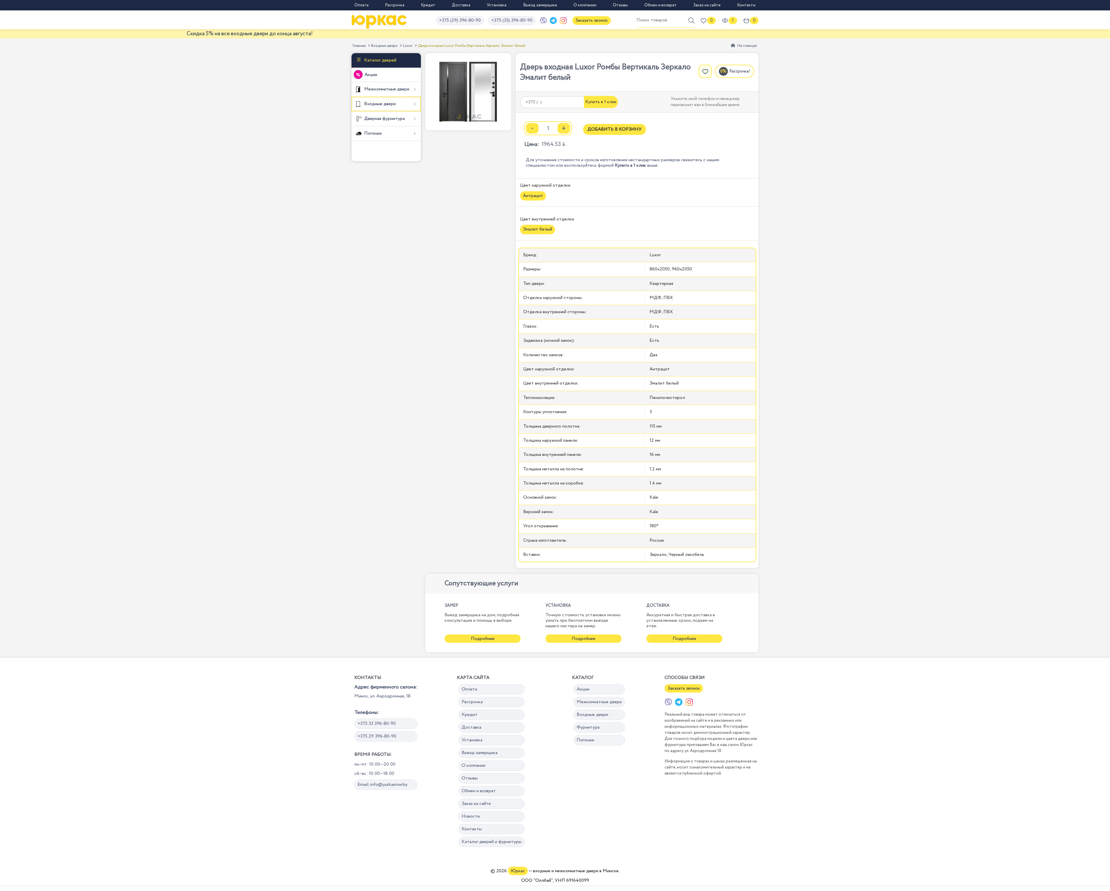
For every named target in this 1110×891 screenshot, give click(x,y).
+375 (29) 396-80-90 (460, 20)
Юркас (518, 871)
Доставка (461, 5)
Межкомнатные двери (386, 89)
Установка (496, 5)
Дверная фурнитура (384, 118)
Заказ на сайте (707, 5)
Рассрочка (394, 5)
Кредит (428, 5)
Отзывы (620, 5)
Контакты (746, 5)
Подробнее (483, 638)
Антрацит (533, 195)
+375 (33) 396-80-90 (511, 20)
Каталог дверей (379, 60)
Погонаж (372, 133)
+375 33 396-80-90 (377, 723)
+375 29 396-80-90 (377, 736)
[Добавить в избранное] (705, 71)
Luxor (407, 46)
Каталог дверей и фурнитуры (491, 841)
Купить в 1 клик (601, 102)
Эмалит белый (537, 229)
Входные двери (384, 46)
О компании (585, 5)
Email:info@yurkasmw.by (383, 784)
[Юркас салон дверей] (379, 20)
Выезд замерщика (540, 5)
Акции (371, 74)
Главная (359, 46)
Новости (471, 816)
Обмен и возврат (660, 5)
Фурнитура (588, 727)
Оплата (361, 5)
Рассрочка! (739, 71)
